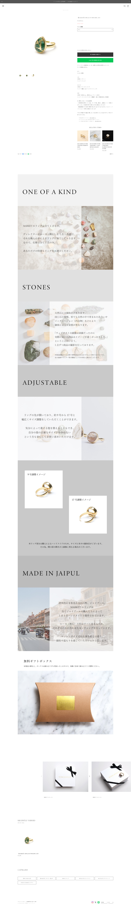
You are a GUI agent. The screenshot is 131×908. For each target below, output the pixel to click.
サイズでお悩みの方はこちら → (84, 50)
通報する (111, 153)
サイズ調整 (80, 26)
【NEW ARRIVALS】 (27, 878)
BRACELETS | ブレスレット (104, 878)
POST (20, 153)
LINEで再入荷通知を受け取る (95, 60)
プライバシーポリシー (22, 901)
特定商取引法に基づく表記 (31, 901)
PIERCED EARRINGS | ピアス (27, 882)
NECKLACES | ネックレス (84, 878)
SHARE (25, 153)
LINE (30, 153)
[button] (89, 776)
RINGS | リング (65, 878)
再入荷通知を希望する (95, 54)
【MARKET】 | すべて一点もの (46, 878)
